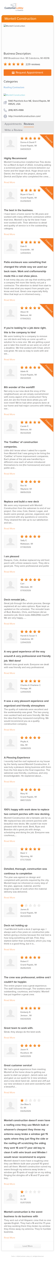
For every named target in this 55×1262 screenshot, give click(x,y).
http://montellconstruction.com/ (24, 116)
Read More (9, 182)
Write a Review (14, 130)
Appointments (13, 124)
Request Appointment (29, 72)
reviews (33, 64)
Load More (28, 1246)
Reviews (29, 124)
